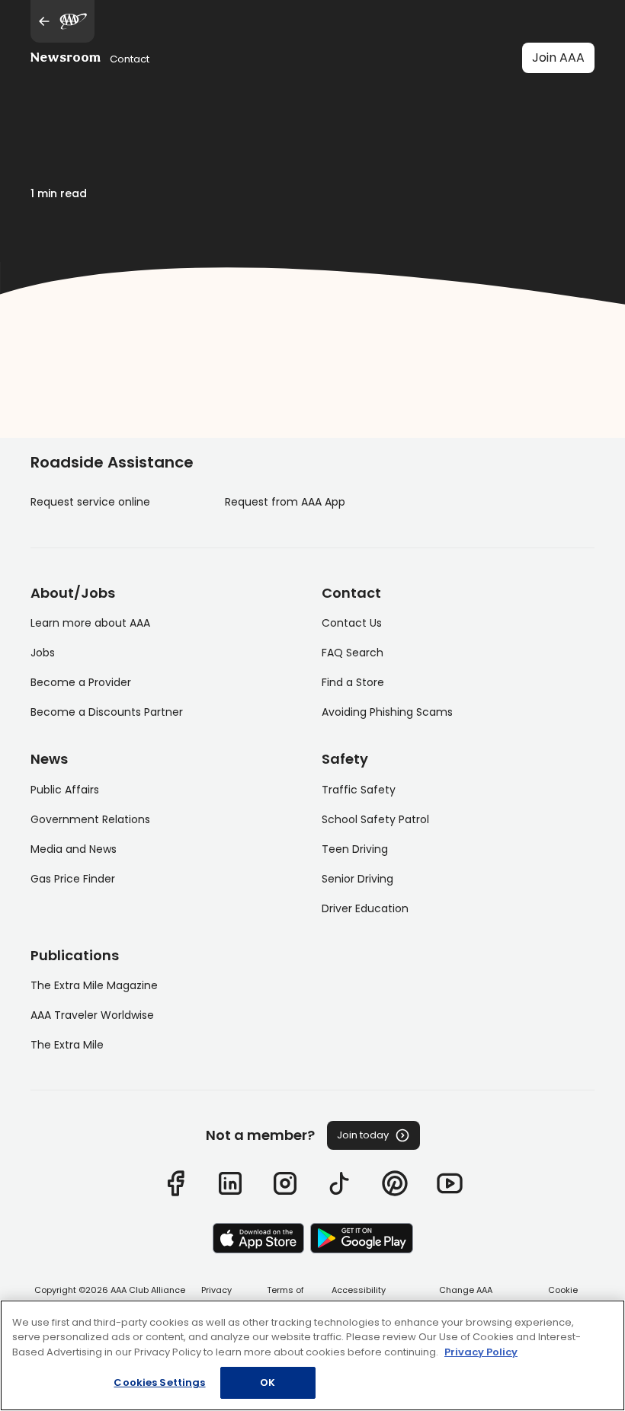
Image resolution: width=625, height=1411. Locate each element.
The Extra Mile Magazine (94, 985)
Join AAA (558, 57)
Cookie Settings (563, 1296)
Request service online (90, 501)
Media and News (73, 849)
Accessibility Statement (359, 1296)
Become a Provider (80, 682)
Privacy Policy (216, 1296)
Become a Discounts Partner (106, 712)
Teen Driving (355, 849)
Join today (363, 1135)
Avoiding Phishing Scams (387, 712)
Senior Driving (357, 878)
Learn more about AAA (90, 622)
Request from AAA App (285, 501)
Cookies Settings (159, 1382)
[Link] (175, 1183)
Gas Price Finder (72, 878)
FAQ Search (352, 652)
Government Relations (90, 819)
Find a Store (353, 682)
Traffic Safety (359, 789)
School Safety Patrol (375, 819)
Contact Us (352, 622)
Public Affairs (64, 789)
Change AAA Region (465, 1296)
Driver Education (365, 908)
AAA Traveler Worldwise (92, 1015)
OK (267, 1382)
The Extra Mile (67, 1044)
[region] (312, 1355)
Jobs (42, 652)
